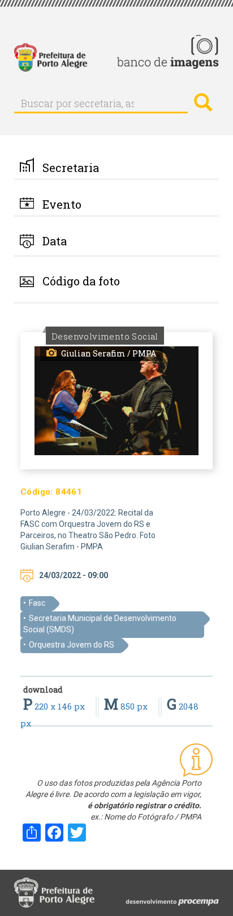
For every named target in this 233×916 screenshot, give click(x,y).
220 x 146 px (55, 706)
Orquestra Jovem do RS (71, 644)
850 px (127, 706)
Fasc (37, 602)
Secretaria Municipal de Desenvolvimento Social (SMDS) (99, 624)
